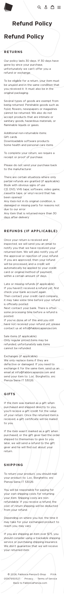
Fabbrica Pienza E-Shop (32, 575)
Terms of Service (47, 579)
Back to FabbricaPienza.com (30, 583)
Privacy (29, 579)
